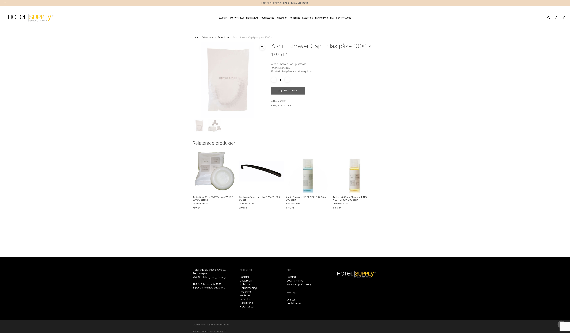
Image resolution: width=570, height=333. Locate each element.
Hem (195, 37)
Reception (245, 299)
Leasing (291, 276)
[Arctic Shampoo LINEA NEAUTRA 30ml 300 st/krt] (308, 171)
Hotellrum (245, 284)
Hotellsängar (247, 306)
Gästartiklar (208, 37)
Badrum (244, 276)
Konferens (246, 295)
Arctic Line (223, 37)
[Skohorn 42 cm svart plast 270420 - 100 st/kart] (261, 171)
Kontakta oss (294, 303)
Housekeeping (248, 288)
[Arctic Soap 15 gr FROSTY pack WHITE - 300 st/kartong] (215, 171)
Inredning (245, 291)
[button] (262, 47)
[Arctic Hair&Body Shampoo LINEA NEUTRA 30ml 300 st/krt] (355, 171)
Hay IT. (223, 331)
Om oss (291, 299)
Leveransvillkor (295, 280)
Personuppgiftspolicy (299, 284)
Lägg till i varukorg (288, 90)
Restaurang (246, 302)
